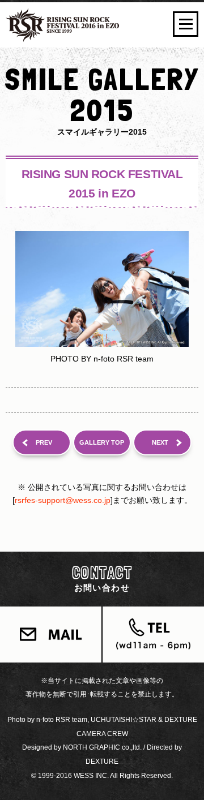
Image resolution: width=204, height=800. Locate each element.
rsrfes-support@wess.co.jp (62, 500)
